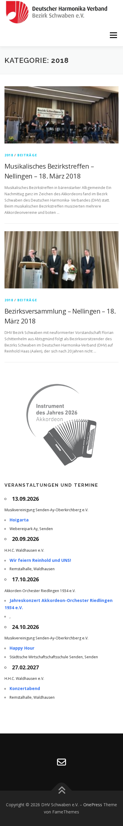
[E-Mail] (61, 762)
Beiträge (27, 155)
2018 (8, 155)
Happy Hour (22, 648)
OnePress (92, 804)
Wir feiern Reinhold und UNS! (40, 560)
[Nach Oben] (61, 790)
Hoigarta (19, 520)
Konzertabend (25, 688)
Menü (113, 35)
